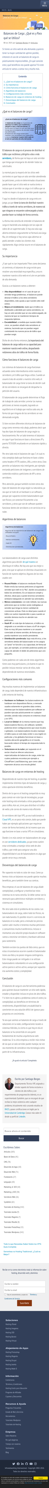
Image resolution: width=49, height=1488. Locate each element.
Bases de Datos (9, 1156)
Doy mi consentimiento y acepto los (17, 1295)
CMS (5, 1161)
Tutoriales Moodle (10, 1222)
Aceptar (41, 1478)
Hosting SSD (10, 1332)
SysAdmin (7, 1202)
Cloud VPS (6, 819)
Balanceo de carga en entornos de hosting (22, 97)
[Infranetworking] (14, 4)
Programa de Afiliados (13, 1392)
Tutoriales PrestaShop (12, 1227)
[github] (26, 1464)
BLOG (10, 10)
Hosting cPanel (11, 1324)
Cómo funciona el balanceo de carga (20, 88)
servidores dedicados (17, 841)
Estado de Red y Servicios (14, 1412)
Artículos (34, 43)
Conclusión (9, 103)
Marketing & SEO (10, 1187)
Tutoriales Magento (11, 1217)
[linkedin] (22, 1464)
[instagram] (35, 1464)
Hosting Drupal (11, 1360)
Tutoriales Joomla (10, 1212)
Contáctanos (10, 1380)
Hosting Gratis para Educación (16, 1388)
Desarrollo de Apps (11, 1166)
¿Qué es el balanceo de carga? (18, 82)
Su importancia (11, 85)
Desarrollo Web (9, 1171)
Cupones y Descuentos (14, 1396)
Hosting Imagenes (12, 1328)
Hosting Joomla (11, 1364)
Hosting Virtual (11, 1340)
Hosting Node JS (11, 1368)
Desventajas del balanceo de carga (20, 100)
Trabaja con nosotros (13, 1444)
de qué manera (29, 561)
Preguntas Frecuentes (13, 1407)
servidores (6, 158)
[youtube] (31, 1464)
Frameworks (8, 1176)
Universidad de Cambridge (15, 1112)
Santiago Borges (22, 43)
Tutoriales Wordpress (11, 1232)
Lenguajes (7, 1181)
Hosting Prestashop (13, 1352)
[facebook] (18, 1464)
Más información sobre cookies (33, 1483)
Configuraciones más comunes (18, 94)
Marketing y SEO (10, 1192)
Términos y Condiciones (14, 1384)
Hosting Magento (12, 1356)
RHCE (7, 1109)
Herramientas (10, 1416)
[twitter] (13, 1464)
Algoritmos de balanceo (15, 91)
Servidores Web (9, 1197)
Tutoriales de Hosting (12, 1207)
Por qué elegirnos (12, 1439)
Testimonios (10, 1448)
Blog (7, 1452)
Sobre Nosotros (11, 1435)
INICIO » (4, 10)
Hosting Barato (11, 1336)
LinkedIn (22, 1116)
